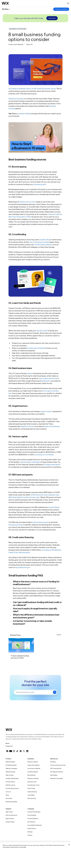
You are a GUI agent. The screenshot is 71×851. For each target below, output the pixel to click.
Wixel (7, 795)
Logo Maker (31, 795)
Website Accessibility (56, 778)
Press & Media (31, 815)
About (7, 743)
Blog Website (31, 775)
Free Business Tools (33, 785)
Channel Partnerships (33, 812)
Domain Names (10, 782)
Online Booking (32, 792)
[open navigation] (68, 3)
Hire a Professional (11, 815)
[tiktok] (17, 751)
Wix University (31, 798)
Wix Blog (53, 762)
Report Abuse (10, 818)
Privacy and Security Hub (57, 765)
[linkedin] (27, 751)
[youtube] (10, 751)
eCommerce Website (33, 768)
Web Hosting (9, 775)
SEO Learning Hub (55, 768)
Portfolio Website (32, 772)
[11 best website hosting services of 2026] (21, 645)
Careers (29, 835)
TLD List (8, 792)
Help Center (9, 812)
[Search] (54, 692)
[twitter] (24, 751)
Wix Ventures (31, 822)
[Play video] (35, 137)
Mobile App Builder (11, 802)
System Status (10, 822)
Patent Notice (31, 828)
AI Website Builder (11, 765)
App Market (53, 775)
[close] (69, 844)
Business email (31, 782)
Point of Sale (31, 788)
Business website (32, 762)
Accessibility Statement (34, 825)
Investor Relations (32, 818)
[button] (35, 583)
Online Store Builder (33, 765)
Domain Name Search (12, 788)
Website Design (10, 772)
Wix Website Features (56, 772)
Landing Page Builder (12, 778)
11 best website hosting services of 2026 (20, 657)
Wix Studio (9, 798)
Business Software (33, 778)
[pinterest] (20, 751)
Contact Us (9, 746)
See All (59, 635)
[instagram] (14, 751)
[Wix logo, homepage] (5, 3)
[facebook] (7, 751)
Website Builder (10, 762)
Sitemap (30, 832)
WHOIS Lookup (10, 785)
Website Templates (11, 768)
